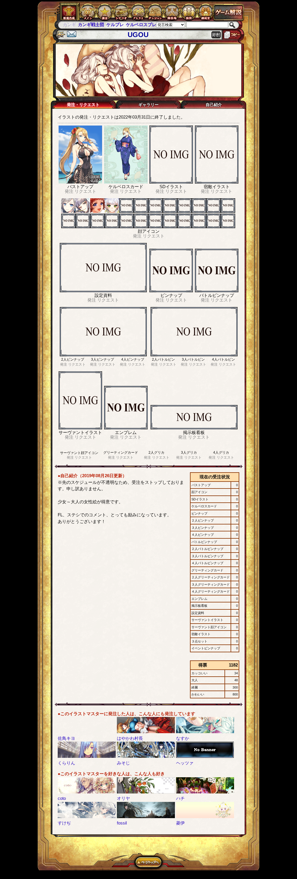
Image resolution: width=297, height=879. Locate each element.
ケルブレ (99, 24)
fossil (122, 822)
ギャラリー (148, 104)
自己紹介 (214, 104)
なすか (182, 738)
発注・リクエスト (83, 104)
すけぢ (64, 822)
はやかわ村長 (130, 738)
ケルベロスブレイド (130, 24)
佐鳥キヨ (66, 738)
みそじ (123, 762)
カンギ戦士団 (76, 24)
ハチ (180, 798)
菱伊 (180, 822)
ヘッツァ (184, 762)
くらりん (66, 762)
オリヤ (123, 798)
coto (62, 798)
